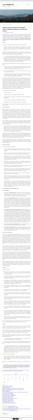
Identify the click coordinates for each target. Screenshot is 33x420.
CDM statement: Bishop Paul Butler (7, 390)
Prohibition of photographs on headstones (8, 400)
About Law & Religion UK (9, 19)
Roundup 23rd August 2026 (6, 387)
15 (27, 377)
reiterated (8, 342)
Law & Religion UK (8, 4)
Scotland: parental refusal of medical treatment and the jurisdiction (13, 388)
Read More (20, 418)
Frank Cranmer (12, 32)
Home (3, 19)
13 (19, 377)
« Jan (8, 380)
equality (15, 370)
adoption (6, 370)
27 (19, 379)
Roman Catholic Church (19, 370)
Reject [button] (17, 418)
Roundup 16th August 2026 (6, 391)
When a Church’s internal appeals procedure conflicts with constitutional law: (15, 392)
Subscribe (4, 21)
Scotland (23, 370)
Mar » (23, 380)
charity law (12, 370)
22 (27, 378)
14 (23, 377)
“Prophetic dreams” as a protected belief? (9, 395)
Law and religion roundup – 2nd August (7, 396)
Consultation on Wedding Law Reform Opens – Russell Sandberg (11, 408)
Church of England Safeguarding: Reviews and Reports (9, 398)
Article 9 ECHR (9, 370)
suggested (23, 341)
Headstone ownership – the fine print (7, 385)
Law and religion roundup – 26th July (7, 401)
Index (14, 19)
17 (8, 378)
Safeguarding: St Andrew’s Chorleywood (7, 399)
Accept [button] (14, 418)
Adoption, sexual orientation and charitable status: (14, 29)
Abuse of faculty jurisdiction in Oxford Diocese (8, 394)
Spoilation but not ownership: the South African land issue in (12, 389)
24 (8, 379)
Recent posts (17, 19)
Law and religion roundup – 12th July (13, 410)
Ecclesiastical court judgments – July (7, 397)
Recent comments (23, 19)
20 (19, 378)
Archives (27, 19)
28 (23, 379)
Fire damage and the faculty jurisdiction (7, 386)
